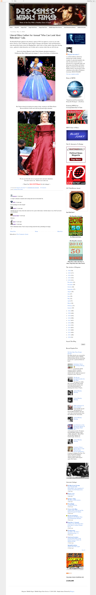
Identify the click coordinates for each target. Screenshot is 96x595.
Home (11, 27)
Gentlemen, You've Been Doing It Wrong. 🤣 (79, 365)
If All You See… (71, 495)
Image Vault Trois (43, 27)
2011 (69, 335)
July (69, 294)
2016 (69, 323)
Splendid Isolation (72, 545)
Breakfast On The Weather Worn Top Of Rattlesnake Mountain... (75, 517)
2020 (69, 313)
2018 (69, 318)
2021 (69, 311)
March (69, 303)
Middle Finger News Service (55, 27)
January (70, 308)
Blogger (72, 591)
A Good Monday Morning (78, 391)
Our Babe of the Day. (72, 505)
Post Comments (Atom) (22, 234)
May (69, 298)
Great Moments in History (70, 27)
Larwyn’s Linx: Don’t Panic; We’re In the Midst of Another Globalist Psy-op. (75, 525)
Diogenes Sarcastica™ (73, 54)
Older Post (60, 231)
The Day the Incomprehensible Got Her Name (79, 379)
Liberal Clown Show (18, 189)
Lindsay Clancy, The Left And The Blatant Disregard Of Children (75, 511)
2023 (69, 278)
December (70, 282)
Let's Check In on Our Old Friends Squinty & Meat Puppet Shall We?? (79, 427)
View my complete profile (72, 74)
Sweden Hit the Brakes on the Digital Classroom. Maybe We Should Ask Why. (74, 540)
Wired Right (71, 504)
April (69, 301)
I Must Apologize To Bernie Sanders (79, 406)
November (70, 284)
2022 (69, 280)
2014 (69, 327)
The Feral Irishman (73, 516)
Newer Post (13, 231)
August (69, 291)
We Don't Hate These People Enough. (75, 352)
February (70, 305)
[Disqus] (36, 211)
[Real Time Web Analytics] (69, 573)
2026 (69, 270)
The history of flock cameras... (74, 500)
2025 (69, 273)
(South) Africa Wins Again (74, 546)
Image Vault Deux (33, 27)
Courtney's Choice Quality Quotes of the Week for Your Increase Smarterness (79, 449)
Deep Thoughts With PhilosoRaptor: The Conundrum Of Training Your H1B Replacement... (75, 488)
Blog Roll (17, 27)
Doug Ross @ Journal (73, 522)
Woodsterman (71, 530)
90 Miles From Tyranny (74, 485)
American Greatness (73, 537)
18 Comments (43, 187)
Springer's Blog (72, 499)
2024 (69, 275)
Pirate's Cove (71, 493)
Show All (83, 550)
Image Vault (23, 27)
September (70, 289)
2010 (69, 337)
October (70, 287)
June (69, 296)
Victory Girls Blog (72, 509)
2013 (69, 330)
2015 (69, 325)
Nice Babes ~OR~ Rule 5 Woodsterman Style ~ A (73, 532)
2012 (69, 332)
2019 (69, 315)
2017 (69, 320)
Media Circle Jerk (82, 27)
